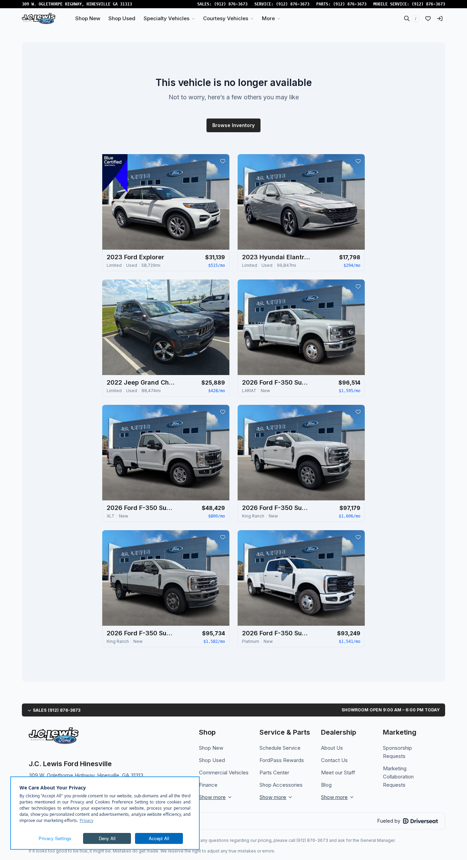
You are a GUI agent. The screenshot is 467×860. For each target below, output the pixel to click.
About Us (332, 748)
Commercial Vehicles (224, 772)
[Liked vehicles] (428, 18)
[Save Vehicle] (222, 161)
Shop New (211, 748)
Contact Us (334, 760)
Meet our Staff (338, 772)
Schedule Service (280, 748)
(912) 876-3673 (231, 4)
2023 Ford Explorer (135, 257)
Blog (326, 785)
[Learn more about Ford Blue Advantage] (115, 173)
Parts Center (274, 772)
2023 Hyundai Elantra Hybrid (276, 257)
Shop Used (212, 760)
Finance (208, 785)
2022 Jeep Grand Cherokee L (141, 382)
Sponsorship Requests (397, 752)
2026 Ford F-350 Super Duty (276, 382)
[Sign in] (439, 18)
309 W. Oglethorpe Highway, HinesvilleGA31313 (77, 4)
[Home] (38, 18)
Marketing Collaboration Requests (398, 776)
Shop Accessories (281, 785)
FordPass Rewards (281, 760)
